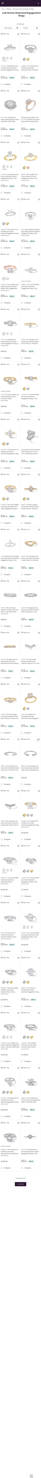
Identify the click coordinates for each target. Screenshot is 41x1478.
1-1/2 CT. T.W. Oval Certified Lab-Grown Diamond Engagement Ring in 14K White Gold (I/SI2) (30, 880)
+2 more (4, 873)
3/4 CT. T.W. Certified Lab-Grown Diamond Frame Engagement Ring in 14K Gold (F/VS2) (29, 176)
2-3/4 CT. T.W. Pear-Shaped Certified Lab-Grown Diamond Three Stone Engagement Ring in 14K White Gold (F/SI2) (9, 990)
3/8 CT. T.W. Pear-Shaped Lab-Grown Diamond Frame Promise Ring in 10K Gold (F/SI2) (30, 507)
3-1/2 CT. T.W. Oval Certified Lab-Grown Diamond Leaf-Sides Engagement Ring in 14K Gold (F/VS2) (10, 507)
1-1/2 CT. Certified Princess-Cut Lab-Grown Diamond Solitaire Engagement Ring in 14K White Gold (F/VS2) (10, 68)
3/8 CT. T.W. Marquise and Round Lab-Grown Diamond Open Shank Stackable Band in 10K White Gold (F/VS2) (30, 768)
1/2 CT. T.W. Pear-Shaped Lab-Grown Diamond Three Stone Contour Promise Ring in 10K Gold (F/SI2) (10, 716)
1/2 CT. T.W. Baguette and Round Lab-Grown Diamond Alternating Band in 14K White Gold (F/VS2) (30, 610)
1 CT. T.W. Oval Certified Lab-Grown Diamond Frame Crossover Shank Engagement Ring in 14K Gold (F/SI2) (10, 397)
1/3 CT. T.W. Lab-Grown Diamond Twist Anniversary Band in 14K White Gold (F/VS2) (9, 610)
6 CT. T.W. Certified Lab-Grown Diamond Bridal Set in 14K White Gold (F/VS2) (10, 119)
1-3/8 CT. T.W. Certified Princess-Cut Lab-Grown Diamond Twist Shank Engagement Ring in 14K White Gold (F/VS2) (29, 1045)
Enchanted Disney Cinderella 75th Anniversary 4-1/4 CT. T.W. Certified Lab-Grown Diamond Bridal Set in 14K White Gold (30, 452)
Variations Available (26, 281)
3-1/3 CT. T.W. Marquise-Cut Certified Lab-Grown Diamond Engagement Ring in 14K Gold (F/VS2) (10, 452)
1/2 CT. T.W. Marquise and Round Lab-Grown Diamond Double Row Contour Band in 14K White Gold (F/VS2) (10, 823)
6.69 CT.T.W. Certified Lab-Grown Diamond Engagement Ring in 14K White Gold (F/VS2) (30, 1100)
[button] (38, 3)
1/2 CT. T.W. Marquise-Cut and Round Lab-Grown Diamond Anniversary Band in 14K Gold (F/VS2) (9, 661)
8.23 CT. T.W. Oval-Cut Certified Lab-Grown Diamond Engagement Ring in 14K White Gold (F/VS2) (30, 990)
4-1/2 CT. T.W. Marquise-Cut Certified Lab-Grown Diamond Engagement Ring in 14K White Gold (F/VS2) (10, 1100)
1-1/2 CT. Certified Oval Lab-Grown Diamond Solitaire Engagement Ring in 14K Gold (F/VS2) (10, 176)
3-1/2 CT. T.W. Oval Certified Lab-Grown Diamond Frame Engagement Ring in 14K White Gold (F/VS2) (30, 935)
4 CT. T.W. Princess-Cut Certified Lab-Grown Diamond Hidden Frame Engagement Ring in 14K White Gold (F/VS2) (8, 935)
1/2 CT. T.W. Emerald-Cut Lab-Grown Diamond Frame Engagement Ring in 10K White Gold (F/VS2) (30, 1152)
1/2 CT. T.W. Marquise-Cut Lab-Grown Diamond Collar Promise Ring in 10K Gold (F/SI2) (30, 341)
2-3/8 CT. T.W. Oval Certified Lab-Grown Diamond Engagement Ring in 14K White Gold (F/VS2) (30, 286)
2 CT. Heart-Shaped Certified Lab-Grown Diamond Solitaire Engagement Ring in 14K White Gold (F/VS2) (30, 231)
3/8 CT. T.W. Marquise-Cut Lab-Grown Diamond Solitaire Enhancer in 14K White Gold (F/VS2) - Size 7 (10, 768)
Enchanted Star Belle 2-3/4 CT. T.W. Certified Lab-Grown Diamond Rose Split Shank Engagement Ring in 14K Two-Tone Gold (30, 119)
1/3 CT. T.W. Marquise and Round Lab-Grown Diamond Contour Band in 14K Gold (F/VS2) (30, 558)
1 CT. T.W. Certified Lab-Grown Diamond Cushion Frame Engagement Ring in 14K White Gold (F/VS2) (9, 341)
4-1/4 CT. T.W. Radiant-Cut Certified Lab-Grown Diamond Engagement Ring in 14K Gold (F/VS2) (30, 823)
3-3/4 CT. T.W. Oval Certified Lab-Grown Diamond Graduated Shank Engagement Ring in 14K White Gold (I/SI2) (10, 880)
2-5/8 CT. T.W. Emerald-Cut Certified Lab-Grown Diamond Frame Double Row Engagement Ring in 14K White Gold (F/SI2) (10, 1152)
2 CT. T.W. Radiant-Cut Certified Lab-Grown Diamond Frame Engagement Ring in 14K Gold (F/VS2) (30, 716)
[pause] (3, 3)
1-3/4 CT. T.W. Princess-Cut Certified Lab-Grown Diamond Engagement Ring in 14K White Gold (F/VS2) (9, 231)
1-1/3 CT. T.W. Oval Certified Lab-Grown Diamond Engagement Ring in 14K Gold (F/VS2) (30, 397)
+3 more (4, 61)
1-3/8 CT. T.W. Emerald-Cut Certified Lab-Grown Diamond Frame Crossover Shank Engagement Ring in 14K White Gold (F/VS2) (29, 68)
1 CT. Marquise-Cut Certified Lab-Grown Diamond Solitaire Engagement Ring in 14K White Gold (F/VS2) (10, 558)
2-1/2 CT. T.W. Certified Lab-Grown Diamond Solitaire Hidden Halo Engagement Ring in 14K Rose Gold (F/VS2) (10, 286)
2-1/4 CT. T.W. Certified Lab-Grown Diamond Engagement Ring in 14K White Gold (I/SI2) (10, 1045)
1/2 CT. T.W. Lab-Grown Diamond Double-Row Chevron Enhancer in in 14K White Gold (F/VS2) (30, 661)
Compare (7, 84)
